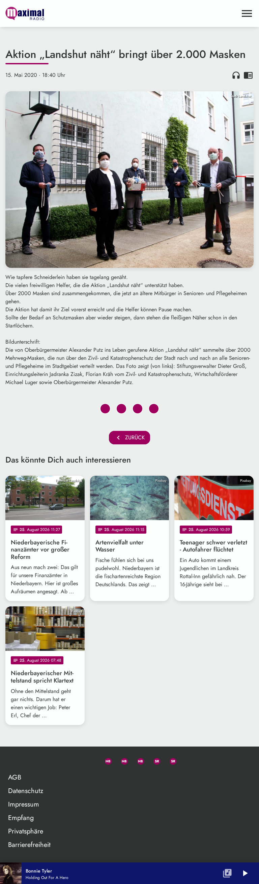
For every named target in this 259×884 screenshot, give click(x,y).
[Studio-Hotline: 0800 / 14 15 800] (89, 760)
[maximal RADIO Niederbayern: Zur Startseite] (121, 13)
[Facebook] (121, 760)
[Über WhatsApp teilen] (137, 408)
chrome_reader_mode (248, 75)
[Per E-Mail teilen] (153, 408)
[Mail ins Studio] (72, 760)
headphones (236, 75)
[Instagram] (137, 760)
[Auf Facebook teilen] (105, 408)
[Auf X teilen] (121, 408)
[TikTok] (186, 760)
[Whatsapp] (105, 760)
